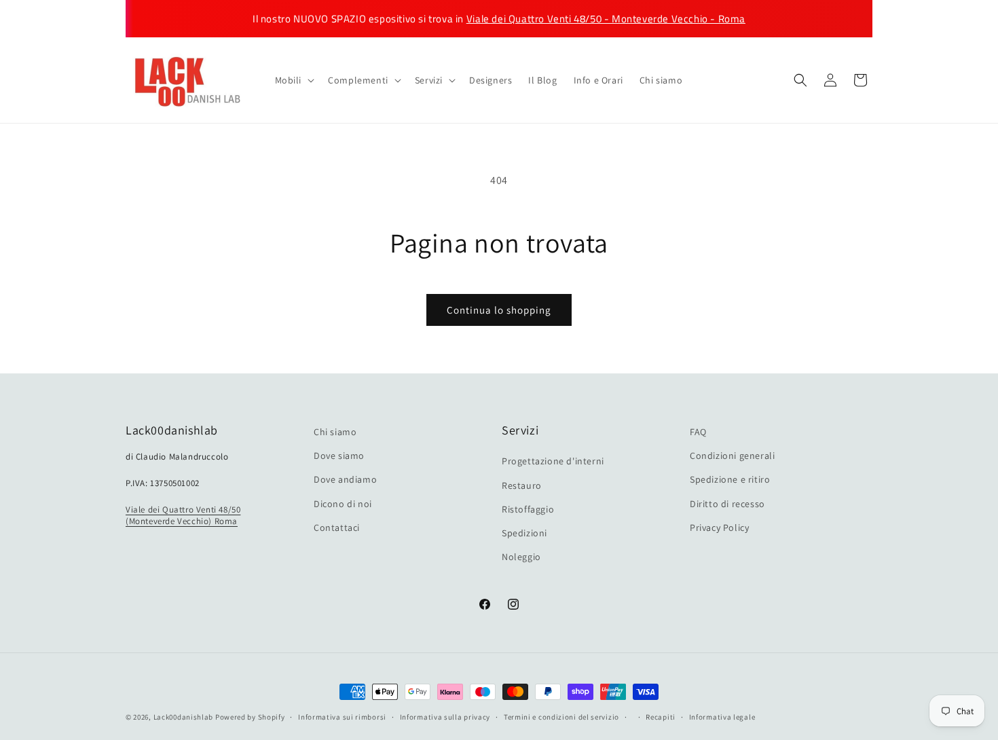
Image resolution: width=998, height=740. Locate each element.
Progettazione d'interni (553, 462)
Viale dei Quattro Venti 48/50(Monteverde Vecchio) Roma (183, 515)
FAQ (698, 432)
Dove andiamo (345, 480)
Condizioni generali (732, 455)
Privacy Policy (719, 527)
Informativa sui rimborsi (342, 716)
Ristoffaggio (528, 509)
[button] (293, 80)
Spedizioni (524, 533)
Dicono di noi (343, 504)
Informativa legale (722, 716)
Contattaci (337, 527)
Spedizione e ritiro (730, 480)
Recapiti (661, 716)
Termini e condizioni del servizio (561, 716)
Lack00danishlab (183, 717)
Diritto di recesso (727, 504)
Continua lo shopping (499, 309)
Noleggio (521, 557)
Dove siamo (339, 455)
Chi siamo (335, 432)
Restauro (522, 485)
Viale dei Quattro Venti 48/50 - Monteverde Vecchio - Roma (605, 18)
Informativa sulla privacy (445, 716)
